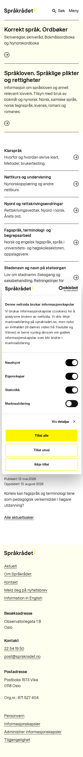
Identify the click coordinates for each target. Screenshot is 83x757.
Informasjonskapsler (22, 724)
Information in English (23, 598)
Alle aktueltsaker (19, 517)
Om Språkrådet (17, 574)
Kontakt (11, 582)
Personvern (14, 715)
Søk (61, 10)
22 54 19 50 (14, 648)
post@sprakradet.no (22, 656)
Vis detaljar (60, 421)
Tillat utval (42, 450)
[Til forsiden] (19, 11)
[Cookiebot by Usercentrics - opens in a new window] (59, 289)
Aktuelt (10, 566)
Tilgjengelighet (17, 739)
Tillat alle (41, 435)
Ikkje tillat (41, 464)
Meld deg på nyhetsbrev (25, 590)
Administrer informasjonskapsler (33, 731)
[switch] (71, 376)
